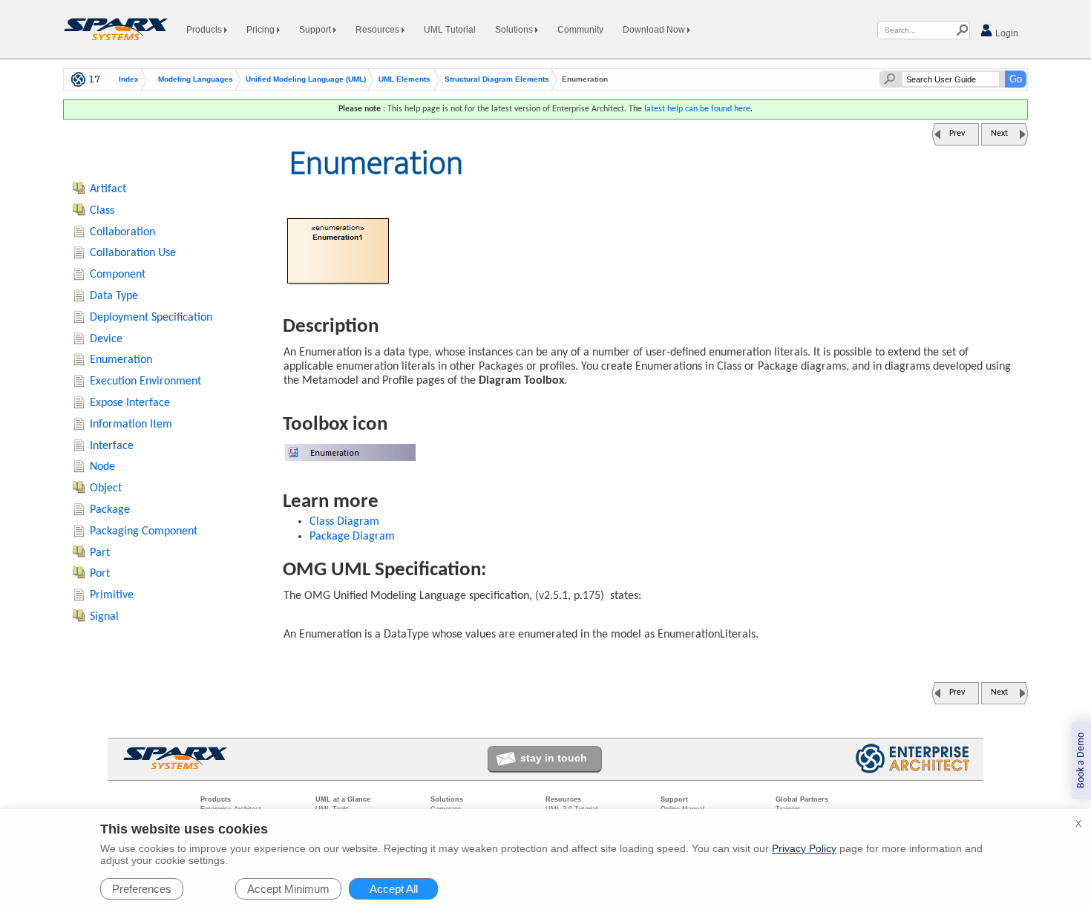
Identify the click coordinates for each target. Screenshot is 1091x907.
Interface (112, 446)
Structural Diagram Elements (497, 79)
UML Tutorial (450, 29)
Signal (104, 617)
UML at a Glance (342, 799)
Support (316, 29)
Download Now (655, 29)
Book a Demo (1081, 760)
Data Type (114, 296)
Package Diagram (352, 537)
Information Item (131, 424)
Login (1005, 33)
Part (100, 553)
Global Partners (802, 799)
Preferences (141, 889)
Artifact (108, 189)
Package (110, 510)
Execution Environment (145, 381)
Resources (379, 29)
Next (999, 133)
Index (129, 79)
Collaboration (122, 232)
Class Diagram (344, 522)
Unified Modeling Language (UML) (306, 79)
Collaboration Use (133, 253)
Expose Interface (130, 403)
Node (102, 467)
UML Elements (404, 79)
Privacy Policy (804, 848)
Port (100, 574)
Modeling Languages (195, 79)
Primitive (112, 595)
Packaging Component (143, 531)
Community (580, 29)
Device (106, 339)
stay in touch (553, 758)
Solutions (515, 29)
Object (106, 488)
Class (102, 211)
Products (205, 29)
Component (117, 275)
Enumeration (121, 360)
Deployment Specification (151, 318)
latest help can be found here (697, 109)
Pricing (261, 29)
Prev (957, 133)
